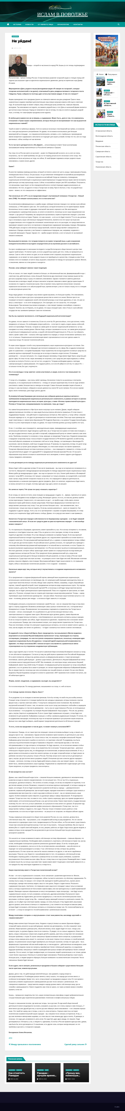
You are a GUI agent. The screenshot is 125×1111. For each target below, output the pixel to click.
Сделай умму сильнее (74, 1044)
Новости (29, 24)
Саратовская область (104, 156)
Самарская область (103, 151)
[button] (118, 24)
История (17, 24)
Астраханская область (104, 131)
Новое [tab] (101, 74)
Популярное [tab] (112, 74)
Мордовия (99, 141)
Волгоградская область (104, 136)
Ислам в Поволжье (62, 14)
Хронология (63, 24)
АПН (10, 1038)
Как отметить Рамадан (16, 1074)
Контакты (78, 24)
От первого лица (45, 24)
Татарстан (99, 162)
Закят (46, 1070)
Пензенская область (103, 146)
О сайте (117, 1107)
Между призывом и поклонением (26, 1044)
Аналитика (15, 36)
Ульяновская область (103, 167)
